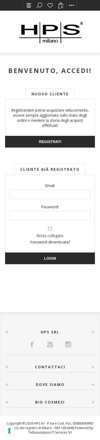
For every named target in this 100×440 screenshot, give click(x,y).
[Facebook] (32, 344)
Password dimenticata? (50, 242)
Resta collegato (50, 235)
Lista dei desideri (50, 5)
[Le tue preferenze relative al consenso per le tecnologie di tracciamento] (9, 431)
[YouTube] (50, 344)
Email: (50, 185)
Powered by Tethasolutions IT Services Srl (60, 430)
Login (50, 258)
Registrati (50, 142)
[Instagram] (68, 344)
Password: (50, 206)
